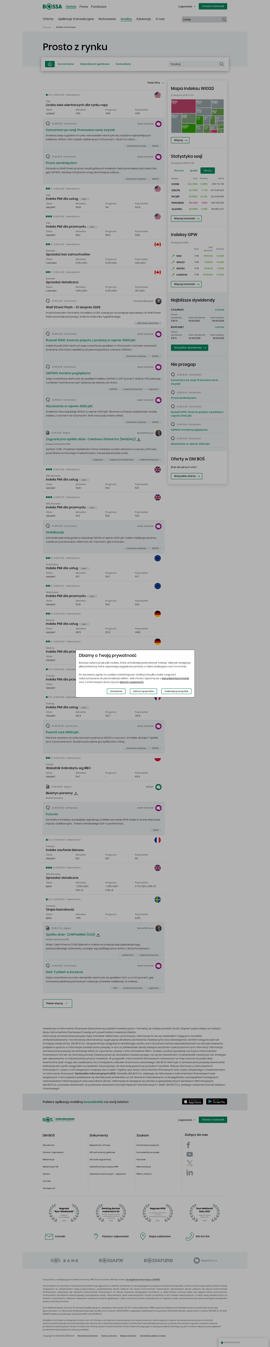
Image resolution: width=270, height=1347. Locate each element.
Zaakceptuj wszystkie (176, 691)
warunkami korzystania (175, 678)
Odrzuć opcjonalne (143, 691)
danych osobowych (132, 682)
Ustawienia (116, 691)
